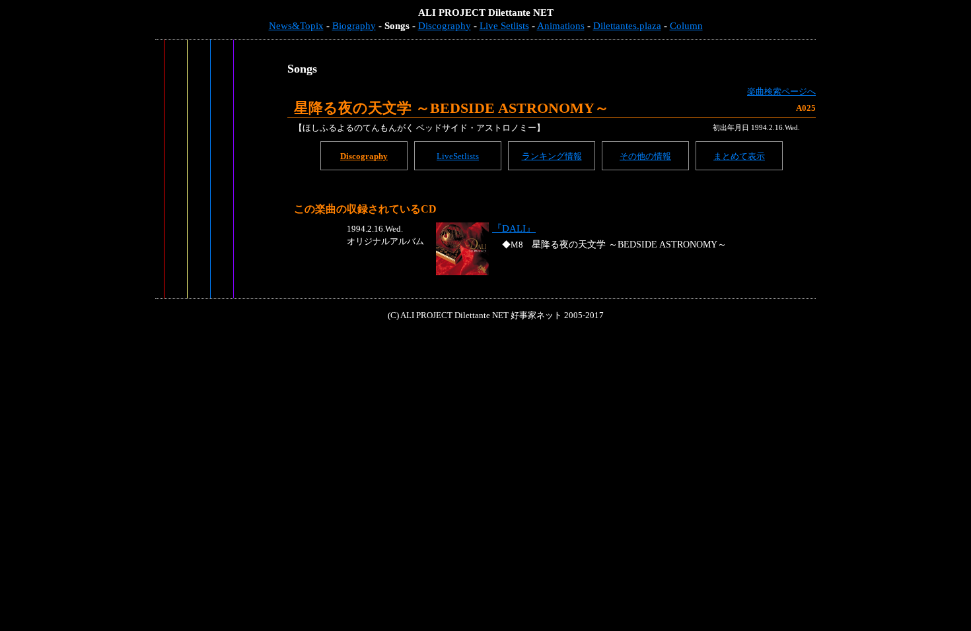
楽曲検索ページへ (781, 91)
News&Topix (296, 25)
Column (686, 25)
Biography (354, 25)
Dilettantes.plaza (627, 25)
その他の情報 (645, 156)
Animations (561, 25)
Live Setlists (504, 25)
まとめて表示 (739, 156)
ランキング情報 (552, 156)
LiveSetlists (458, 156)
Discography (444, 25)
